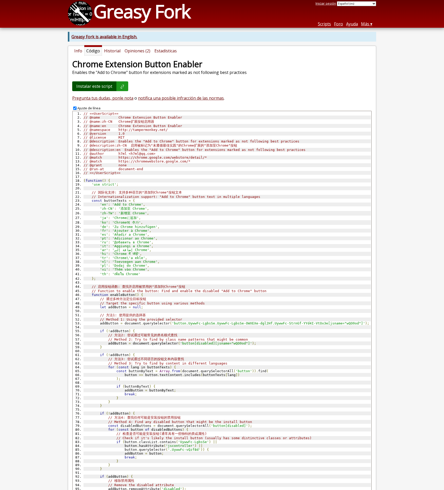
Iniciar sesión (326, 3)
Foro (338, 24)
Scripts (324, 24)
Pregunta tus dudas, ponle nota (102, 98)
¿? (122, 86)
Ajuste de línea (88, 108)
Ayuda (352, 24)
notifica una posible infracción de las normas (181, 98)
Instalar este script (94, 86)
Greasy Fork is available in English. (104, 37)
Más (365, 24)
